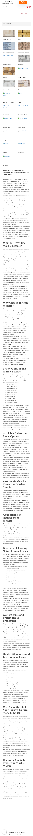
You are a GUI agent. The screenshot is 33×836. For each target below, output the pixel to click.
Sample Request (24, 13)
